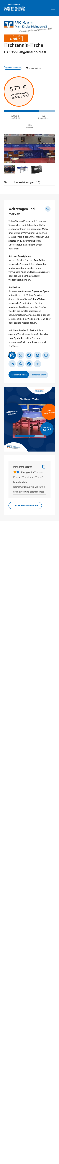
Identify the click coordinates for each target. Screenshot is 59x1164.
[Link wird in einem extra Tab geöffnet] (14, 10)
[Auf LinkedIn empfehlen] (12, 363)
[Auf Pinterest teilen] (37, 355)
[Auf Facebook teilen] (29, 355)
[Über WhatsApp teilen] (20, 355)
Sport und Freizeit (13, 68)
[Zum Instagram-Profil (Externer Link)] (12, 355)
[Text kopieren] (44, 467)
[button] (53, 8)
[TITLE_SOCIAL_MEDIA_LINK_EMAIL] (46, 355)
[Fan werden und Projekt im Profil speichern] (48, 209)
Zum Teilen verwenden (25, 505)
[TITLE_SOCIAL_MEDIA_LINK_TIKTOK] (29, 363)
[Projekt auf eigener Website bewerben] (37, 363)
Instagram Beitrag (22, 466)
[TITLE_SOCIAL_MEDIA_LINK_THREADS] (20, 363)
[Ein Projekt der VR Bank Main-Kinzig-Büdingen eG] (28, 26)
